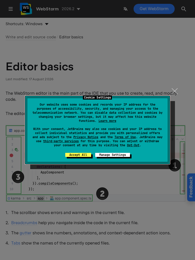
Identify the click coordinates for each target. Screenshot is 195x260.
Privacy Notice (85, 137)
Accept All (78, 155)
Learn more (107, 121)
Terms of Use (125, 137)
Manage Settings (112, 155)
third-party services (61, 141)
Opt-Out (133, 145)
